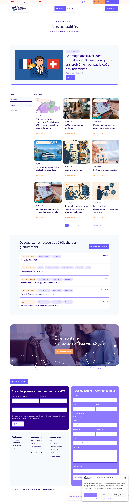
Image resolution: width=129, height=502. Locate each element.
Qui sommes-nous (36, 440)
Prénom (99, 404)
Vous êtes (43, 396)
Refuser (105, 495)
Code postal (100, 429)
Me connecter (88, 2)
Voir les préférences (119, 495)
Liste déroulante (78, 467)
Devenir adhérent (113, 2)
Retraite (52, 453)
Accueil (60, 21)
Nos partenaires (36, 446)
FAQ (13, 449)
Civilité (76, 395)
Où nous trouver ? (36, 453)
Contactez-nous (98, 2)
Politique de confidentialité (102, 498)
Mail (14, 405)
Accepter (90, 495)
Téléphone (77, 429)
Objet (75, 438)
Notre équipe (35, 450)
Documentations (17, 445)
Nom (75, 404)
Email (75, 420)
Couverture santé (55, 456)
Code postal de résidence (20, 396)
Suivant (96, 225)
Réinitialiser (13, 110)
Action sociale (54, 450)
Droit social (53, 443)
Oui (76, 417)
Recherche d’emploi (56, 446)
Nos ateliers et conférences (16, 441)
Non (83, 417)
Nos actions (34, 443)
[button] (125, 478)
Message (76, 447)
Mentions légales (114, 498)
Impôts (52, 440)
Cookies (93, 498)
